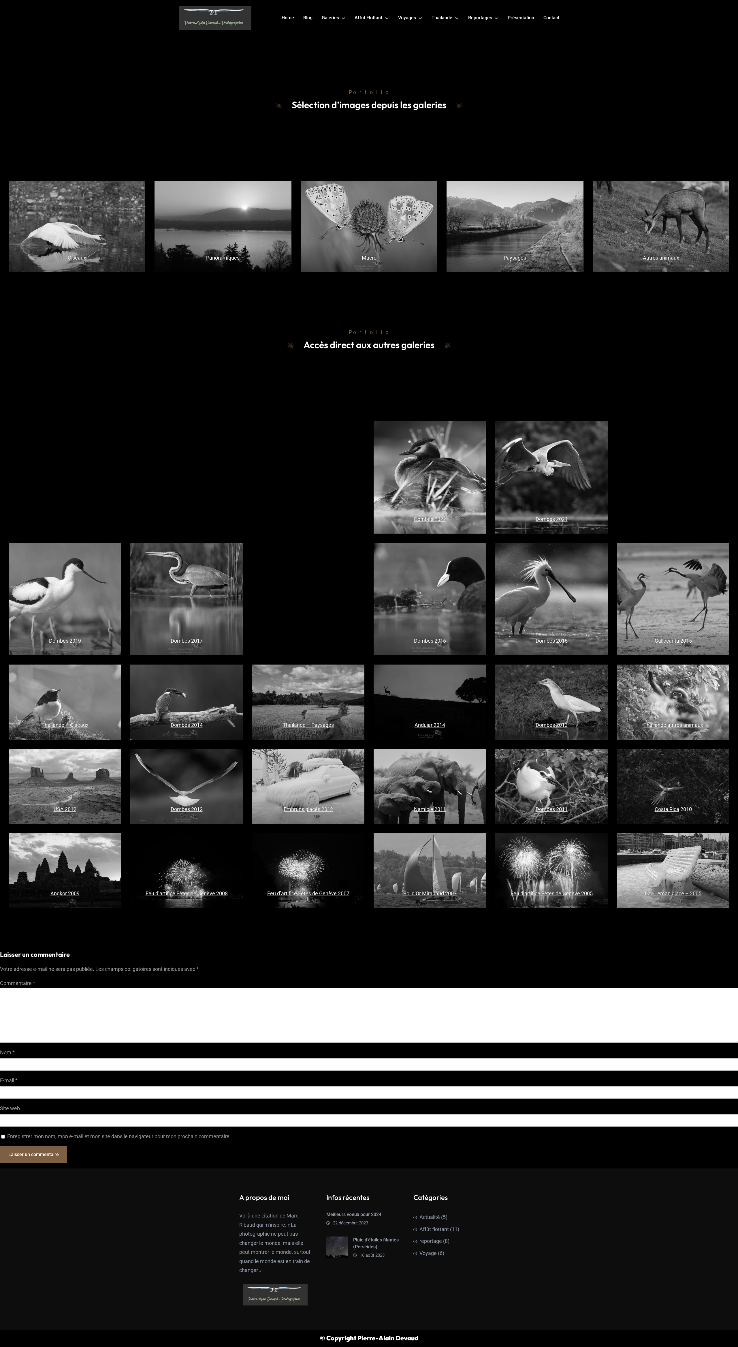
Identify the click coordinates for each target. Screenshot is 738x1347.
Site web (10, 1108)
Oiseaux (77, 258)
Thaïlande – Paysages (308, 725)
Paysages (515, 258)
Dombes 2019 (65, 641)
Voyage (428, 1253)
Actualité (429, 1217)
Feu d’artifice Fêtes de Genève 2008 (187, 893)
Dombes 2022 (430, 519)
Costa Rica (667, 809)
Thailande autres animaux (673, 725)
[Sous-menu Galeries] (343, 18)
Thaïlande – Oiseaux (65, 725)
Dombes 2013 (552, 725)
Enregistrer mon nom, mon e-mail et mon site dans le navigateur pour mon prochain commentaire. (119, 1136)
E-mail (9, 1080)
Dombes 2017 (187, 641)
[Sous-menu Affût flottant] (387, 18)
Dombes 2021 (552, 519)
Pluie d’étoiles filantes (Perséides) (376, 1243)
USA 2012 (65, 809)
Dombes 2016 (430, 641)
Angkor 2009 (65, 893)
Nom (7, 1052)
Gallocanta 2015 (673, 641)
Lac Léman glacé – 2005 (673, 893)
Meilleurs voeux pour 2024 (353, 1214)
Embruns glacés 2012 (308, 809)
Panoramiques (223, 258)
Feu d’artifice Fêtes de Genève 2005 (552, 893)
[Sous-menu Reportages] (496, 18)
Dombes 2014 (187, 725)
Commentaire (17, 983)
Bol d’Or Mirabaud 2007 (430, 893)
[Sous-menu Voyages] (420, 18)
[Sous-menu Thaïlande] (457, 18)
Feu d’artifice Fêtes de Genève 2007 (308, 893)
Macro (369, 258)
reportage (430, 1241)
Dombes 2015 (552, 641)
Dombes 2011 (552, 809)
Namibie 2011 (430, 809)
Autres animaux (661, 258)
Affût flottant (434, 1229)
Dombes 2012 (187, 809)
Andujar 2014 (430, 725)
